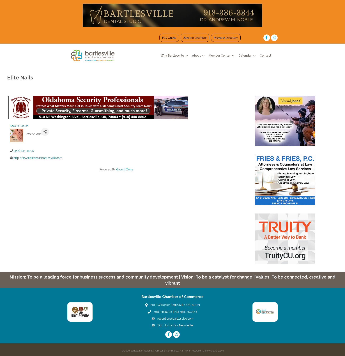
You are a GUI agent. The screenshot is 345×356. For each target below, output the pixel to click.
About (196, 55)
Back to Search (19, 125)
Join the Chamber (195, 37)
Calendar (245, 55)
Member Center (220, 55)
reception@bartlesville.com (175, 318)
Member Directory (226, 37)
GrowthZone (124, 169)
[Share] (45, 132)
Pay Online (169, 37)
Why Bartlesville (172, 55)
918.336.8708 (162, 311)
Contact (265, 55)
